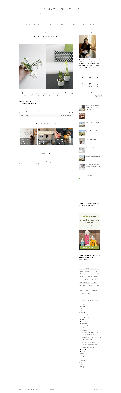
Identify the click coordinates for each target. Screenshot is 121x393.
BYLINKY (81, 268)
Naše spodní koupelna (43, 142)
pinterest (82, 86)
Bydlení (28, 24)
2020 (81, 353)
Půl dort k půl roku (90, 139)
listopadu (84, 317)
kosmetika (86, 282)
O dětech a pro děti (72, 24)
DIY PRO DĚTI (96, 268)
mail (82, 80)
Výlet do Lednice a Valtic (92, 131)
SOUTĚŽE (87, 271)
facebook (97, 80)
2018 (81, 358)
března (84, 330)
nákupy (98, 285)
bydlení (46, 32)
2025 (81, 304)
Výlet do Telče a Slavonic (92, 122)
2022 (81, 310)
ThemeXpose (34, 389)
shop (97, 86)
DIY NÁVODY (88, 268)
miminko (94, 282)
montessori (91, 285)
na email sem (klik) (34, 164)
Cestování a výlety (39, 24)
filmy (91, 279)
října (83, 319)
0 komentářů (24, 112)
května (83, 328)
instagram (89, 80)
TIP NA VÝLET (94, 271)
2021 (81, 312)
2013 (81, 369)
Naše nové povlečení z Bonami (61, 141)
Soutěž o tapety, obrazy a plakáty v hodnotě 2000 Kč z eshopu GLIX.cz (93, 107)
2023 (81, 308)
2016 (81, 362)
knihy (81, 282)
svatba (81, 290)
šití (88, 293)
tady (58, 92)
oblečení (82, 288)
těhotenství (94, 290)
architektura (83, 276)
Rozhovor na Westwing (87, 347)
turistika (87, 290)
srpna (83, 323)
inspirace (97, 279)
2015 (81, 364)
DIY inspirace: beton (91, 147)
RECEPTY (81, 271)
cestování (96, 276)
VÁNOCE (81, 274)
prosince (84, 315)
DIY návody (51, 24)
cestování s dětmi (84, 279)
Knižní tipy (60, 24)
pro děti (88, 288)
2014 (81, 367)
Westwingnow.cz (45, 92)
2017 (81, 360)
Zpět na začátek (96, 389)
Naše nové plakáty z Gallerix (25, 141)
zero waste (82, 293)
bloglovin (89, 86)
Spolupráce (92, 24)
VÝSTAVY (87, 274)
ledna (83, 351)
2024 (81, 306)
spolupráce (95, 288)
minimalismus (83, 285)
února (83, 349)
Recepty (83, 24)
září (83, 321)
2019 (81, 356)
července (84, 325)
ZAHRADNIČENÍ (94, 274)
